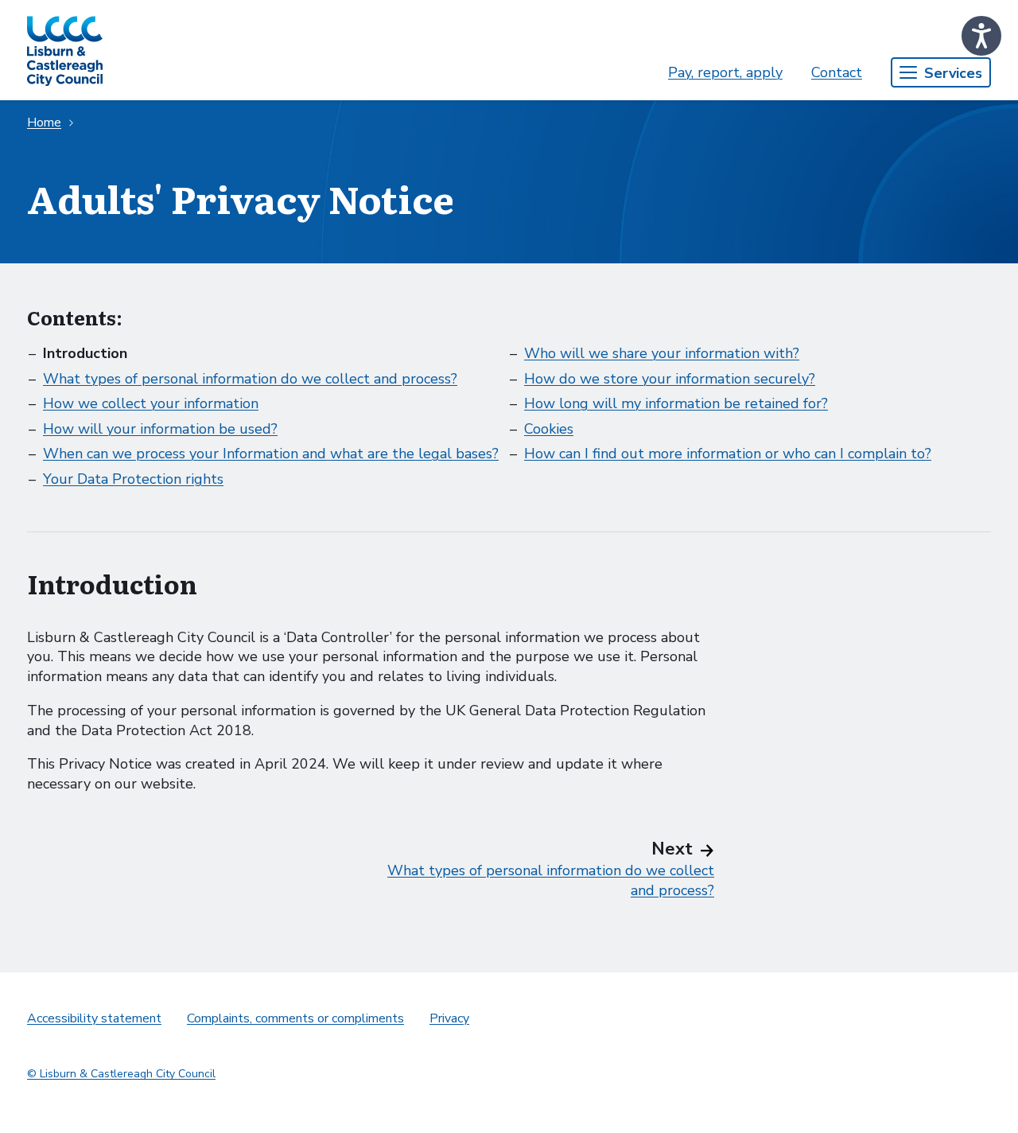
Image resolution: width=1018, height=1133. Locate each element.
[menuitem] (725, 73)
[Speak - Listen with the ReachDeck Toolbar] (981, 35)
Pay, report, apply (725, 72)
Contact (836, 72)
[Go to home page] (65, 50)
